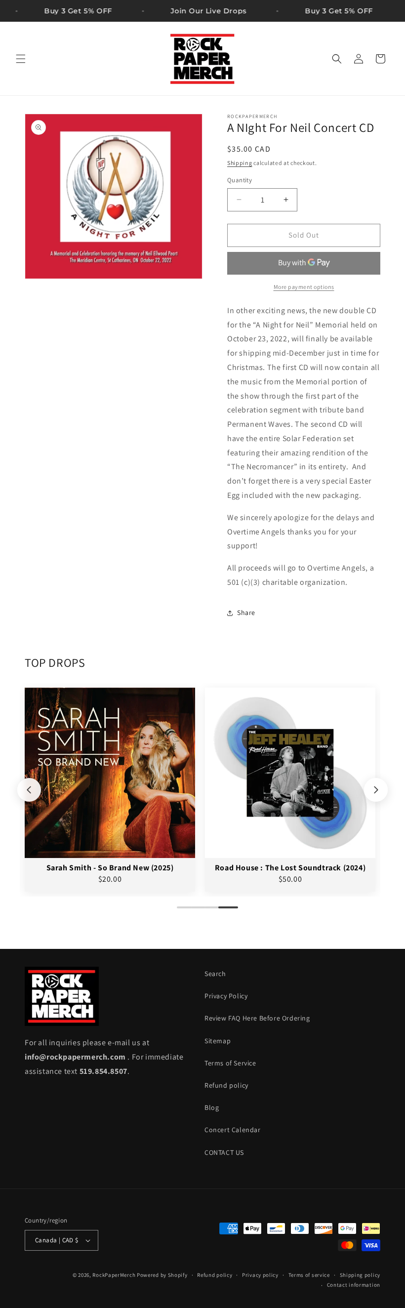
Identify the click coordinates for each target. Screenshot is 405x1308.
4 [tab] (223, 911)
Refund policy (226, 1085)
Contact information (353, 1284)
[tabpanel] (110, 790)
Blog (211, 1107)
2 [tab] (196, 911)
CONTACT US (224, 1152)
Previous (29, 790)
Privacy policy (260, 1274)
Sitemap (217, 1040)
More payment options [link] (304, 286)
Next (376, 790)
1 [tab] (182, 911)
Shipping (239, 162)
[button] (21, 59)
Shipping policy (360, 1274)
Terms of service (309, 1274)
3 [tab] (209, 911)
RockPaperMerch (113, 1274)
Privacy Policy (225, 995)
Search (215, 973)
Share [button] (246, 612)
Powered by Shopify (162, 1274)
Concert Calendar (232, 1129)
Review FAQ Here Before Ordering (257, 1018)
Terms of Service (230, 1063)
